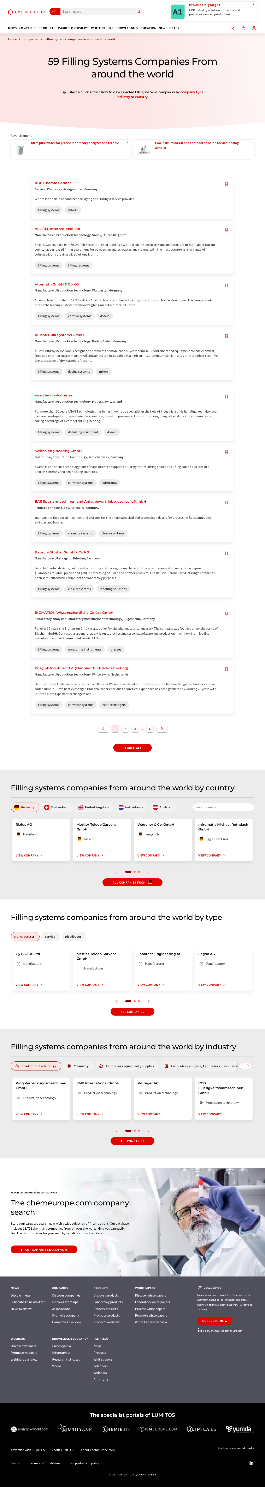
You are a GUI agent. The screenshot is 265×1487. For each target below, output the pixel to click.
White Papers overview (151, 1322)
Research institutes (66, 1359)
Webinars (100, 1372)
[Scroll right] (248, 1066)
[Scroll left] (242, 1066)
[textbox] (223, 807)
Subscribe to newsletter (28, 1302)
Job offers (101, 1366)
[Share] (233, 28)
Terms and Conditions (44, 1463)
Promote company (65, 1315)
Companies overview (66, 1322)
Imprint (16, 1463)
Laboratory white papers (152, 1302)
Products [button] (47, 28)
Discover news (21, 1295)
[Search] (138, 11)
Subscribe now (214, 1321)
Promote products (107, 1315)
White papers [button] (102, 28)
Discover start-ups (65, 1302)
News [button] (12, 28)
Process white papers (150, 1309)
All (53, 11)
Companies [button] (28, 28)
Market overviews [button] (73, 28)
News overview (21, 1309)
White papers (103, 1359)
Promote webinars (24, 1352)
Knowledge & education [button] (136, 28)
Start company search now (44, 1249)
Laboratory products (108, 1302)
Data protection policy (83, 1463)
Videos (56, 1366)
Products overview (106, 1322)
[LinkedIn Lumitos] (251, 1463)
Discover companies (66, 1295)
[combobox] (223, 807)
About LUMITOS (63, 1450)
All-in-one (101, 1379)
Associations (61, 1309)
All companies (132, 1012)
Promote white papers (151, 1315)
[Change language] (243, 28)
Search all (132, 748)
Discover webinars (23, 1346)
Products (100, 1352)
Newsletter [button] (169, 28)
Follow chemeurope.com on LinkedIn (222, 1330)
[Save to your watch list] (226, 184)
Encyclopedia (61, 1346)
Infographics (61, 1352)
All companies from (129, 882)
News (97, 1346)
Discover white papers (150, 1295)
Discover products (106, 1295)
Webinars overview (24, 1359)
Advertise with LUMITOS (28, 1450)
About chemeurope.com (98, 1450)
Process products (106, 1309)
